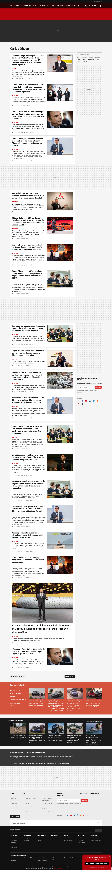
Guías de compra (15, 690)
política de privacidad (77, 803)
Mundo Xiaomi (14, 847)
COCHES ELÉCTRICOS (30, 5)
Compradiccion (81, 842)
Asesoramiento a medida (18, 699)
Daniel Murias (20, 643)
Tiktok (101, 6)
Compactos (14, 803)
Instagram (92, 6)
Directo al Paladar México (55, 858)
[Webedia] (98, 1)
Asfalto (79, 59)
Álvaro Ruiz (19, 105)
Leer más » (20, 76)
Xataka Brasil (14, 860)
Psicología (84, 57)
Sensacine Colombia (42, 860)
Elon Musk (84, 61)
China (84, 59)
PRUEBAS (17, 5)
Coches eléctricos (30, 763)
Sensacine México (41, 857)
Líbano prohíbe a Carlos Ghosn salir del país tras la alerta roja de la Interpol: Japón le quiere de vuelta (28, 651)
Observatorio (44, 5)
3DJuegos (26, 838)
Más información (58, 868)
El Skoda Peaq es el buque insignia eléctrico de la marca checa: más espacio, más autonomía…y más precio (37, 702)
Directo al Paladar (55, 838)
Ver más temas (15, 816)
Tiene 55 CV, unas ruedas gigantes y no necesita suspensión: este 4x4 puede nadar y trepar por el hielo (55, 738)
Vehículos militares (17, 721)
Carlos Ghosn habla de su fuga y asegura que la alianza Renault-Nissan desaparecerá (28, 559)
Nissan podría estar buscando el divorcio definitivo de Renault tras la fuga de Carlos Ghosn (27, 535)
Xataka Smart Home (15, 845)
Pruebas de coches (47, 803)
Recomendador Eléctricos (66, 5)
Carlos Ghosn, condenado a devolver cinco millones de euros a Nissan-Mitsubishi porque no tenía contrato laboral (27, 142)
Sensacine (39, 838)
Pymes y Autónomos (96, 840)
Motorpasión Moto (68, 840)
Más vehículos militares (94, 721)
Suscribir (98, 387)
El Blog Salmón (94, 838)
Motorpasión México (69, 857)
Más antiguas (69, 676)
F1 (53, 5)
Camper (91, 57)
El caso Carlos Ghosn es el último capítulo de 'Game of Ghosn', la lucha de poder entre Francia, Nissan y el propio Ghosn (40, 628)
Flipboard (78, 403)
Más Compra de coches (15, 704)
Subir (97, 830)
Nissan (14, 68)
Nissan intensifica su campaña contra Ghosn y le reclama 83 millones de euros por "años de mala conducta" (28, 400)
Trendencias (81, 838)
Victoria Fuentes (20, 132)
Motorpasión (67, 838)
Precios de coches (51, 763)
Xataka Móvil (14, 840)
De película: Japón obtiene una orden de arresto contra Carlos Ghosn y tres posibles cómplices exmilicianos (28, 457)
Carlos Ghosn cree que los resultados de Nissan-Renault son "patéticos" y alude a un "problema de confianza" (28, 247)
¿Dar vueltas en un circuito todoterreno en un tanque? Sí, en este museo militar (18, 737)
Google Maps (91, 59)
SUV (27, 803)
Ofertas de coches (16, 693)
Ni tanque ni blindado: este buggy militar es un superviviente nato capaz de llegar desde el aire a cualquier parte (74, 739)
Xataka (12, 838)
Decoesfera (80, 840)
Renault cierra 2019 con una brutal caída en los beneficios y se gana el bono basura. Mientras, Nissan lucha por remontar (27, 376)
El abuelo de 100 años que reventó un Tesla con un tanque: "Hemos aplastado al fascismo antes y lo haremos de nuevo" (37, 739)
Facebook (89, 6)
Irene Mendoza (20, 78)
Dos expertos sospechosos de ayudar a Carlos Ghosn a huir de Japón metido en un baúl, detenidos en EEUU (28, 328)
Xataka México (14, 857)
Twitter (98, 6)
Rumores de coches (40, 763)
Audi (79, 61)
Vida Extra (26, 840)
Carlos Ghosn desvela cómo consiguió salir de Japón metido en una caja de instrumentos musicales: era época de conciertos (28, 115)
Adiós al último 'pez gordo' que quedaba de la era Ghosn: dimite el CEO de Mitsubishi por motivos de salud (28, 195)
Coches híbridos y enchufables (47, 799)
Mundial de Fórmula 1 (48, 812)
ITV (98, 59)
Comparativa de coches (63, 763)
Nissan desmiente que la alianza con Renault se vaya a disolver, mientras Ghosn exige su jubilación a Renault (27, 508)
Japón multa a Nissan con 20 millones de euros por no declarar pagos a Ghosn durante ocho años (28, 353)
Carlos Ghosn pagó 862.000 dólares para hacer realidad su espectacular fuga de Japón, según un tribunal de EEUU (27, 274)
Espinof (39, 840)
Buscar (98, 823)
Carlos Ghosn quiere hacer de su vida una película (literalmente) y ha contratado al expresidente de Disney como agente (27, 429)
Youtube (95, 6)
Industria (15, 95)
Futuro (28, 812)
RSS (97, 400)
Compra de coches (18, 685)
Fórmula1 (21, 763)
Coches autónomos (16, 812)
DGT (78, 57)
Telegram (86, 6)
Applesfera (13, 842)
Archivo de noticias (18, 676)
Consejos (13, 696)
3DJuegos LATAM (28, 857)
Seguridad (97, 57)
